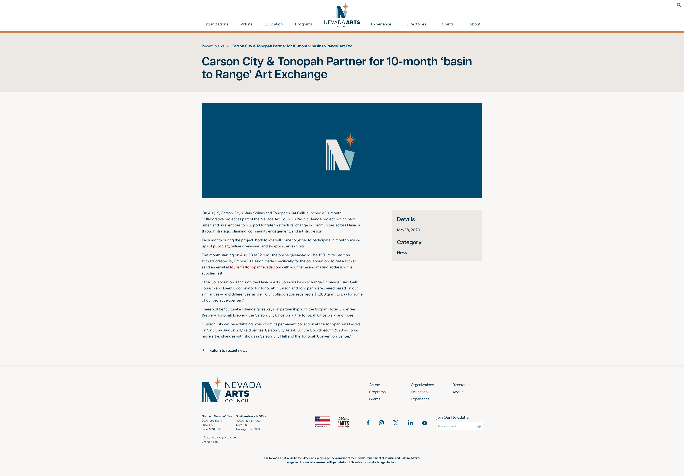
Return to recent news (228, 350)
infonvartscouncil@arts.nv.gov (219, 437)
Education (274, 23)
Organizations (216, 23)
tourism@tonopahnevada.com (255, 266)
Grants (448, 23)
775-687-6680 (210, 441)
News (402, 252)
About (474, 23)
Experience (381, 23)
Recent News (213, 45)
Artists (247, 23)
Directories (416, 23)
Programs (304, 23)
